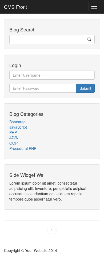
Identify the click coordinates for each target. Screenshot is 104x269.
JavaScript (18, 127)
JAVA (13, 137)
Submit (85, 88)
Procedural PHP (22, 148)
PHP (13, 132)
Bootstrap (17, 121)
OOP (13, 143)
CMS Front (15, 6)
